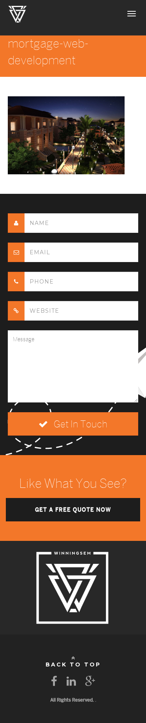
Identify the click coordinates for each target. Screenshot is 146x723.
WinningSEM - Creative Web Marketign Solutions (17, 13)
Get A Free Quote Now (73, 510)
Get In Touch (79, 423)
